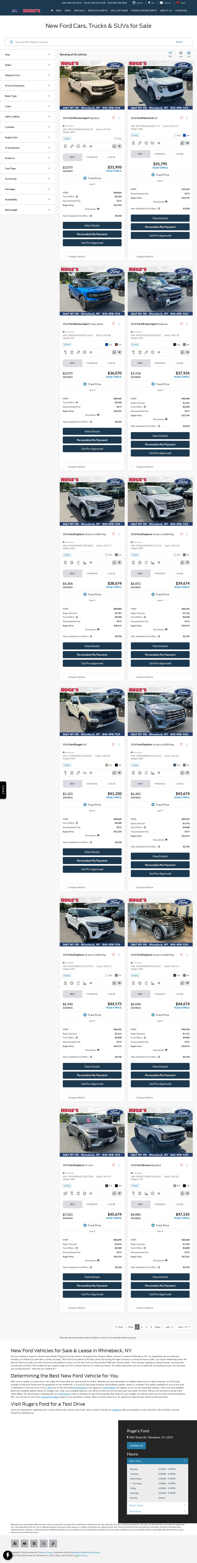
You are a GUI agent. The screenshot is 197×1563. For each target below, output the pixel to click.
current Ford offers (50, 1397)
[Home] (51, 10)
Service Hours (136, 1505)
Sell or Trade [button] (119, 10)
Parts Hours (135, 1511)
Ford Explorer (108, 1387)
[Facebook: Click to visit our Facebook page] (15, 1544)
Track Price (94, 178)
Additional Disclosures (90, 1552)
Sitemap (41, 1552)
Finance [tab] (92, 157)
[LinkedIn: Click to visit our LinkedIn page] (34, 1544)
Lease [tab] (111, 157)
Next (158, 1326)
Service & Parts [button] (98, 10)
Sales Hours (135, 1461)
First (120, 1326)
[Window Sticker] (119, 146)
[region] (92, 204)
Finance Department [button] (144, 10)
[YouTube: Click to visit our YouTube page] (25, 1544)
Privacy (49, 1552)
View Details (92, 225)
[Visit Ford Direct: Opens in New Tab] (81, 1556)
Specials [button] (79, 10)
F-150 (48, 1387)
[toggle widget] (7, 1555)
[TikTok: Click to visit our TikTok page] (53, 1544)
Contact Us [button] (136, 1445)
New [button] (58, 10)
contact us (117, 1410)
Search (179, 42)
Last (168, 1326)
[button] (122, 85)
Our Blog (181, 10)
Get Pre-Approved (92, 242)
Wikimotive (75, 1552)
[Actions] (119, 118)
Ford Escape (80, 1387)
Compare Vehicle (76, 256)
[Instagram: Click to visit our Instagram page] (44, 1544)
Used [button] (67, 10)
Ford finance (64, 1394)
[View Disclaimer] (91, 146)
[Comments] (114, 146)
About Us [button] (166, 10)
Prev (130, 1326)
